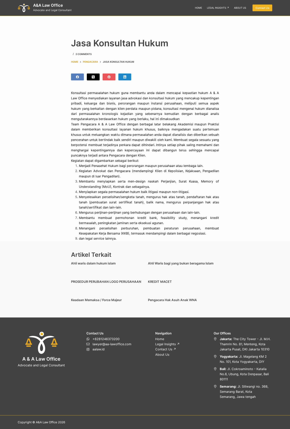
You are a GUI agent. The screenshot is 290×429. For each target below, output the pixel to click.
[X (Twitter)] (93, 77)
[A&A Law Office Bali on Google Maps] (243, 374)
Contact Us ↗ (165, 349)
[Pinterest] (109, 77)
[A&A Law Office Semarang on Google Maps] (243, 391)
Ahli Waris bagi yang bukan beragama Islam (180, 263)
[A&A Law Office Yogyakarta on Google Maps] (243, 359)
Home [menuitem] (198, 7)
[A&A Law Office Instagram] (108, 349)
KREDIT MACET (160, 282)
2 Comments (84, 54)
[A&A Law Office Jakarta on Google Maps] (243, 344)
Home (159, 339)
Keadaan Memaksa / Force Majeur (96, 300)
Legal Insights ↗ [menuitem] (218, 7)
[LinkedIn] (124, 77)
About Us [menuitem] (240, 7)
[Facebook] (77, 77)
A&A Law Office (48, 5)
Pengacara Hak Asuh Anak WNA (172, 300)
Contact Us (262, 7)
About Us (162, 354)
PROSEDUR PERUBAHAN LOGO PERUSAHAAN (106, 282)
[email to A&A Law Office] (108, 344)
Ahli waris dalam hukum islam (93, 263)
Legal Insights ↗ (167, 344)
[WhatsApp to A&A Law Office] (108, 339)
